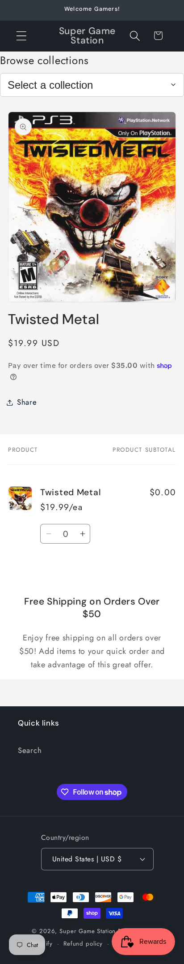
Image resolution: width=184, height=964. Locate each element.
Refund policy (83, 943)
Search (30, 750)
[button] (21, 36)
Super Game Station (87, 931)
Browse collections (44, 60)
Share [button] (27, 402)
